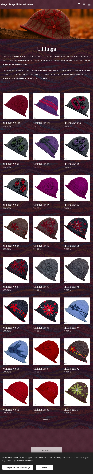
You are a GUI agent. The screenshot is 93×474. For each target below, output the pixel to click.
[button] (79, 4)
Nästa (45, 420)
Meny (89, 4)
